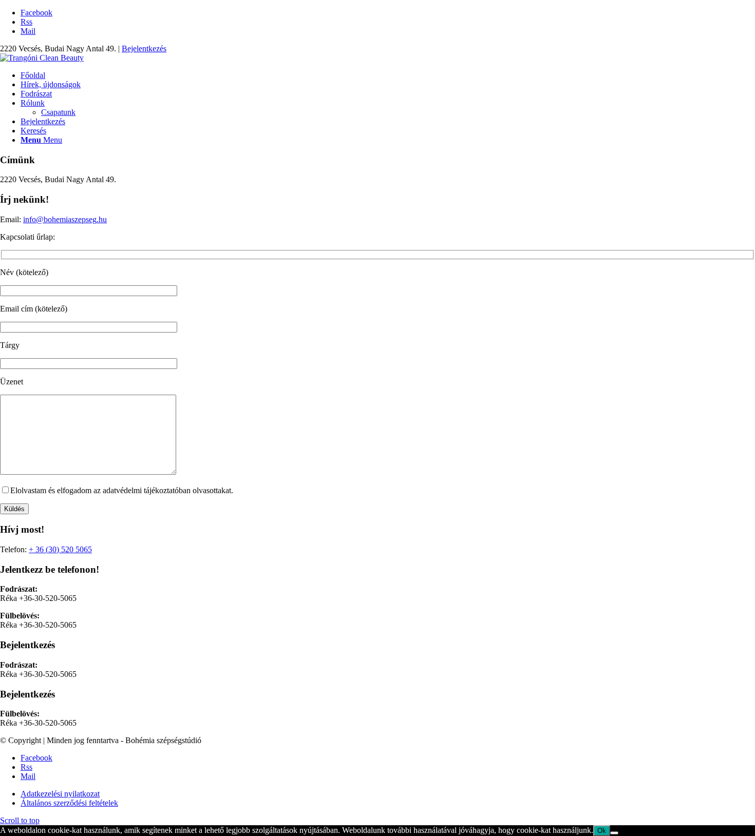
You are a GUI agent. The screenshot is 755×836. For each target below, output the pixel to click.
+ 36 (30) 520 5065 (60, 549)
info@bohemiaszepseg (60, 219)
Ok (601, 830)
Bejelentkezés (144, 48)
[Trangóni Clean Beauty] (42, 57)
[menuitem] (388, 75)
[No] (614, 832)
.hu (102, 219)
